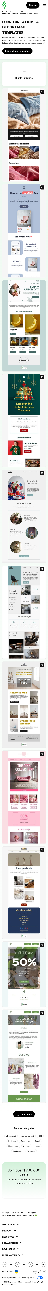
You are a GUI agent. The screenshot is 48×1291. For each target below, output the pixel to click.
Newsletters (13, 1146)
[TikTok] (30, 1264)
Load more (26, 1114)
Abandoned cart (27, 1136)
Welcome (31, 1151)
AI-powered (11, 1136)
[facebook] (4, 1264)
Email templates (16, 11)
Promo (37, 1146)
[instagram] (24, 1264)
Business (12, 1141)
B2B (40, 1136)
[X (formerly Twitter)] (17, 1264)
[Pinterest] (43, 1264)
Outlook (26, 1146)
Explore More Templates (17, 51)
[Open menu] (44, 5)
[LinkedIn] (11, 1264)
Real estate (17, 1151)
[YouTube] (37, 1264)
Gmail (37, 1141)
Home (4, 11)
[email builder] (4, 5)
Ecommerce (25, 1141)
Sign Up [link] (33, 5)
